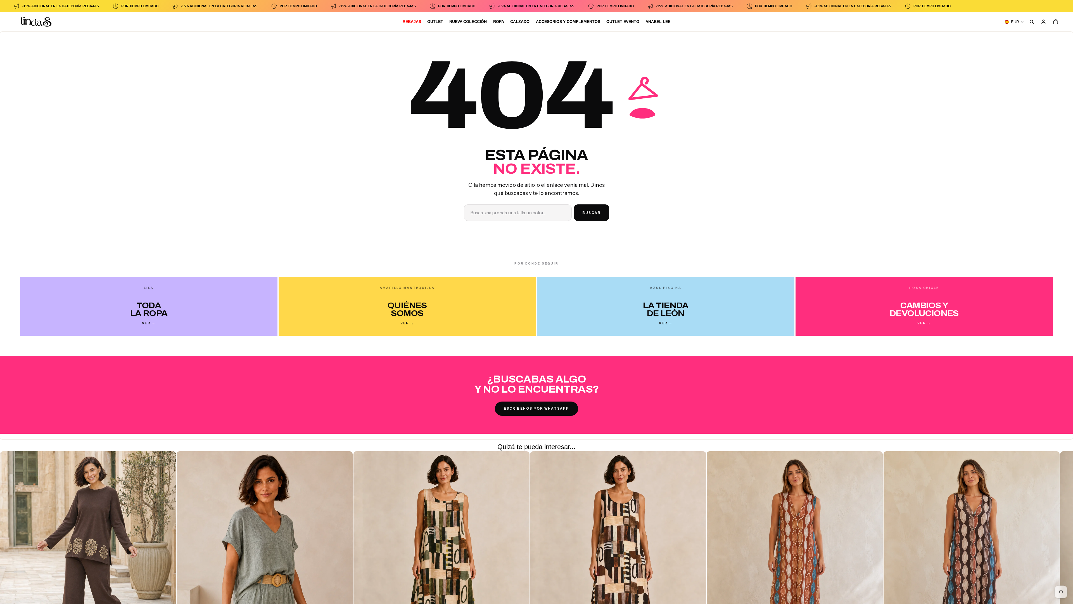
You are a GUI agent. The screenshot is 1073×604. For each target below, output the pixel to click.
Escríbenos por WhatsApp (536, 408)
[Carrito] (1056, 22)
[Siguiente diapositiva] (866, 568)
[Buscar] (1031, 22)
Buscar (591, 213)
